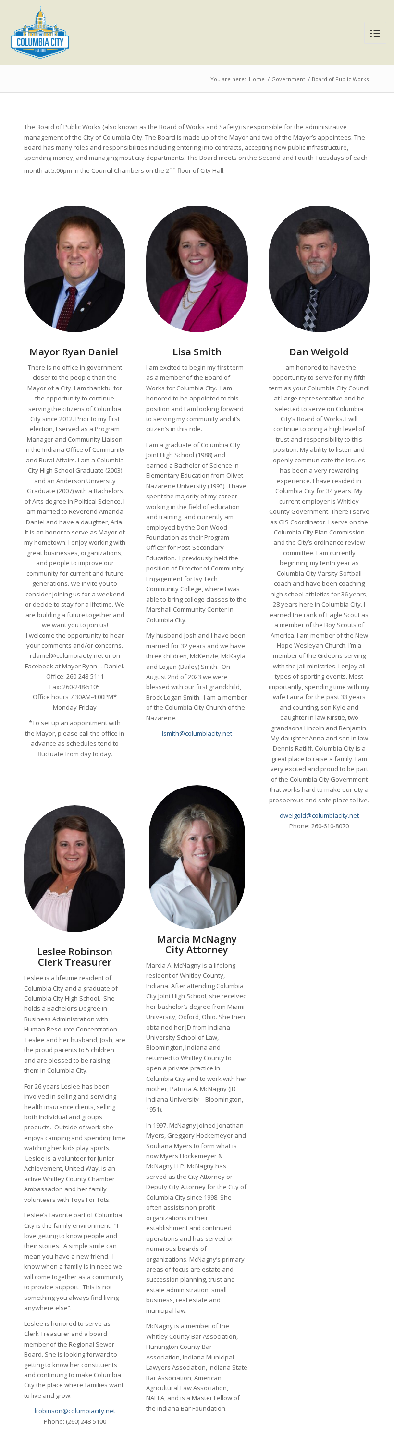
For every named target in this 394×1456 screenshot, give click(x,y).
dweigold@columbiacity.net (319, 815)
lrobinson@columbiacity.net (75, 1411)
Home (257, 79)
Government (288, 79)
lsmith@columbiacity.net (197, 733)
